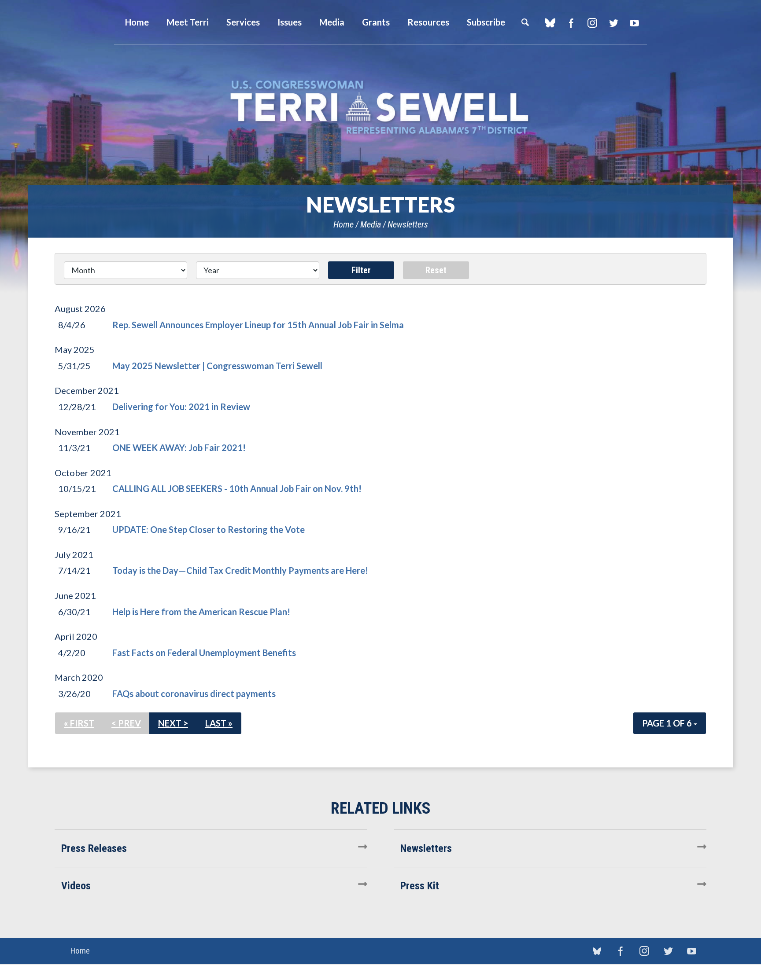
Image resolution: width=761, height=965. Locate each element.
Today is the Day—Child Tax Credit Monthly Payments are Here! (240, 570)
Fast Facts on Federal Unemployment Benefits (204, 652)
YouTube (634, 23)
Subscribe (486, 22)
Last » (219, 723)
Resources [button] (428, 22)
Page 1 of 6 (668, 723)
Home (343, 224)
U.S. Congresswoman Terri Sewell (380, 107)
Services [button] (243, 22)
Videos (76, 886)
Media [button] (331, 22)
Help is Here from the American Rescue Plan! (201, 611)
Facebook (571, 23)
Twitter (613, 23)
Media (370, 224)
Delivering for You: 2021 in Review (181, 406)
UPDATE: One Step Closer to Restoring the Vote (208, 529)
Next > (173, 723)
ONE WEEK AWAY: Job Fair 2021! (179, 447)
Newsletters (408, 224)
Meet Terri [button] (187, 22)
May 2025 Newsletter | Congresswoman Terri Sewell (217, 365)
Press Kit (419, 886)
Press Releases (94, 848)
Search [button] (525, 22)
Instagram (592, 23)
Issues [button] (289, 22)
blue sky (549, 23)
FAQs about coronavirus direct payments (194, 693)
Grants (376, 22)
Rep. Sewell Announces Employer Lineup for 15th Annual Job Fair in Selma (258, 324)
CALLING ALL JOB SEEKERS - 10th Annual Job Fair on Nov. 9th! (237, 488)
